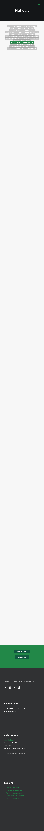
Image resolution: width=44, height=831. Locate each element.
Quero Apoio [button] (22, 657)
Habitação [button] (25, 40)
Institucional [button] (11, 36)
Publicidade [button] (29, 30)
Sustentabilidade (28, 396)
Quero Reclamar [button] (22, 651)
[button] (39, 4)
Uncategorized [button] (29, 26)
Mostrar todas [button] (14, 26)
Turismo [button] (26, 38)
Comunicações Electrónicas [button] (22, 46)
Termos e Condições (14, 793)
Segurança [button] (31, 48)
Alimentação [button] (33, 36)
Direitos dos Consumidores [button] (22, 28)
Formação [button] (30, 34)
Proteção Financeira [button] (14, 32)
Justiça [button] (22, 36)
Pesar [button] (12, 34)
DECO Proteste (12, 799)
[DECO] (6, 4)
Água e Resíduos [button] (18, 44)
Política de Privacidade (15, 790)
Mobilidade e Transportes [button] (22, 42)
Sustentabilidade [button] (13, 38)
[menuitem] (14, 26)
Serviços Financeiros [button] (16, 48)
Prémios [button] (20, 34)
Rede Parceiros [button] (31, 32)
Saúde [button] (16, 40)
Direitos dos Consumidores (24, 156)
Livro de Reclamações (15, 796)
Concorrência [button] (16, 30)
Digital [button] (29, 44)
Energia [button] (35, 38)
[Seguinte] (39, 633)
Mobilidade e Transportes (24, 58)
